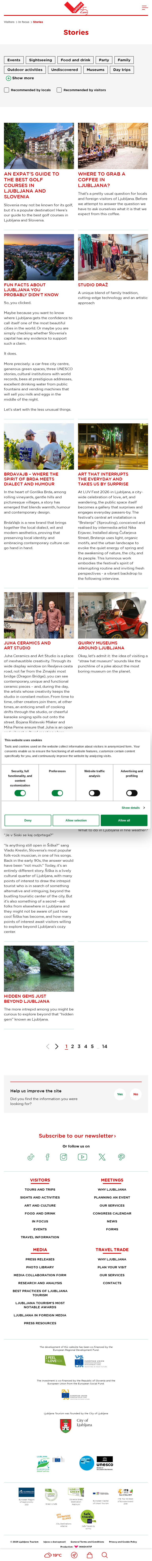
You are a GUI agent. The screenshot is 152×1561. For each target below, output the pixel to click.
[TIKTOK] (31, 1157)
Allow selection (76, 820)
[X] (102, 1157)
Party (104, 60)
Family (124, 60)
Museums (95, 69)
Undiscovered (64, 69)
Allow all (124, 820)
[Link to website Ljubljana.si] (76, 1426)
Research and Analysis (40, 1283)
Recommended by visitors (85, 90)
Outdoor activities (25, 69)
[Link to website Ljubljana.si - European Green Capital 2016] (51, 1464)
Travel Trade (112, 1249)
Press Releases (40, 1259)
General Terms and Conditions (87, 1541)
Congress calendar (112, 1213)
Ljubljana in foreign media (40, 1315)
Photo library (40, 1267)
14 (104, 1046)
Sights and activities (40, 1197)
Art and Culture (40, 1205)
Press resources (40, 1323)
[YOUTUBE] (82, 1157)
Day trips (122, 69)
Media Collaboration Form (40, 1275)
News (112, 1221)
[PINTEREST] (121, 1157)
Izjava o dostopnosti (54, 1541)
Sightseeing (40, 60)
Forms (112, 1229)
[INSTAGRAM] (63, 1157)
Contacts (112, 1283)
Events (13, 60)
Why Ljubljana (112, 1189)
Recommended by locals (31, 90)
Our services (112, 1205)
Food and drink (75, 60)
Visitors (9, 22)
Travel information (40, 1237)
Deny (27, 820)
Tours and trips (40, 1189)
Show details (131, 807)
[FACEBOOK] (47, 1157)
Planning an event (112, 1197)
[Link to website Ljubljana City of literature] (96, 1463)
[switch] (57, 793)
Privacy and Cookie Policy (123, 1541)
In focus (23, 22)
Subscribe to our (76, 1136)
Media (40, 1249)
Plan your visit (112, 1267)
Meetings (112, 1180)
